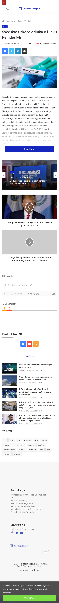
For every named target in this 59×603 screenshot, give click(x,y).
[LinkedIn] (18, 51)
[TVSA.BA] (29, 9)
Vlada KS (7, 454)
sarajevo (41, 445)
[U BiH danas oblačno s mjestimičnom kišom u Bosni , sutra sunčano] (9, 380)
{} (34, 294)
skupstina (22, 449)
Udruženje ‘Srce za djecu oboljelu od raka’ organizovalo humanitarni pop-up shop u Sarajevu (37, 405)
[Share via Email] (24, 51)
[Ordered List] (17, 293)
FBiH (18, 440)
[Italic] (8, 293)
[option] (29, 175)
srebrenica (33, 449)
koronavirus (8, 445)
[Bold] (4, 293)
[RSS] (36, 344)
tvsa (48, 449)
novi (23, 445)
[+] (37, 294)
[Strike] (14, 293)
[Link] (31, 293)
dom (11, 440)
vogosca (17, 454)
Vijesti (20, 21)
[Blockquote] (24, 293)
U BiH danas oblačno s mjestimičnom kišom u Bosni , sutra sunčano (35, 378)
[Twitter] (11, 51)
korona (44, 440)
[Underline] (11, 293)
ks (17, 445)
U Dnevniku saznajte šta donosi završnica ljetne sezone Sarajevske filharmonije (35, 392)
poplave (31, 445)
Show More (29, 149)
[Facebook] (5, 51)
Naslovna (9, 21)
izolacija (27, 440)
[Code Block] (27, 293)
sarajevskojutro (9, 449)
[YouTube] (29, 344)
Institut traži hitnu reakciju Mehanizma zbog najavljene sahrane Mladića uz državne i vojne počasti (37, 418)
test (41, 449)
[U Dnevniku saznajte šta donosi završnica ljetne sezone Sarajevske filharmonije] (9, 393)
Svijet (28, 21)
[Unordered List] (21, 293)
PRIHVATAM (29, 598)
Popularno (29, 355)
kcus (36, 440)
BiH (5, 440)
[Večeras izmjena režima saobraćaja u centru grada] (9, 368)
